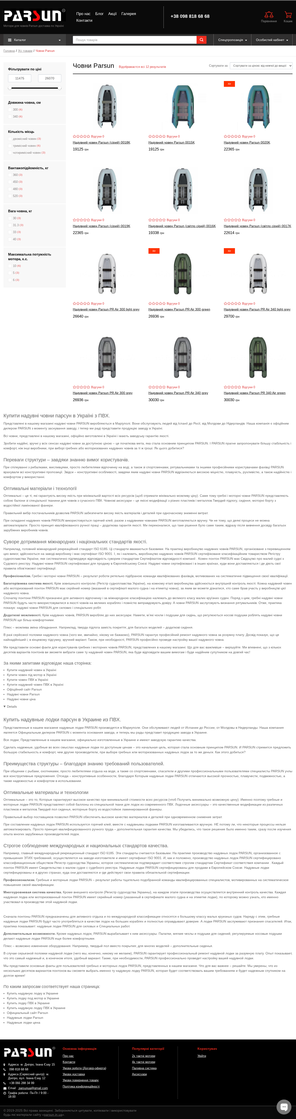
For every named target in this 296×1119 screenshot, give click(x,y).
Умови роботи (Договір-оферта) (84, 1068)
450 (15, 182)
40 (14, 239)
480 (15, 189)
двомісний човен (24, 139)
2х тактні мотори (143, 1056)
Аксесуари (139, 1074)
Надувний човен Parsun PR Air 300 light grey (106, 309)
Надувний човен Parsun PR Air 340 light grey (257, 309)
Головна (9, 51)
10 (14, 266)
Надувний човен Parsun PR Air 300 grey (103, 393)
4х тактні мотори (143, 1062)
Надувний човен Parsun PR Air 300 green (179, 309)
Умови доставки (74, 1074)
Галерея (128, 14)
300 (15, 109)
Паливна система (144, 1068)
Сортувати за (218, 65)
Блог (99, 14)
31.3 (16, 225)
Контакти (84, 20)
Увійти (201, 1056)
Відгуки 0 (97, 136)
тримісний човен (24, 145)
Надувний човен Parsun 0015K (171, 142)
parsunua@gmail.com (33, 1088)
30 (14, 218)
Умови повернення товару (81, 1080)
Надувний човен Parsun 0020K (247, 142)
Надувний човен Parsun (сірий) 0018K (101, 142)
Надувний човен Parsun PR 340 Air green (255, 393)
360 (15, 175)
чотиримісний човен (27, 152)
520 (15, 196)
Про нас (83, 14)
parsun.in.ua (53, 1114)
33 (14, 232)
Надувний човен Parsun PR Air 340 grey (178, 393)
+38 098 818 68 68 (190, 16)
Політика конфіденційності (81, 1086)
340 (15, 116)
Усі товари (25, 51)
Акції (112, 14)
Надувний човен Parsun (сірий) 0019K (101, 226)
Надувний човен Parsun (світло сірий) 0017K (257, 226)
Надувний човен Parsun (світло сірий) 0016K (182, 226)
